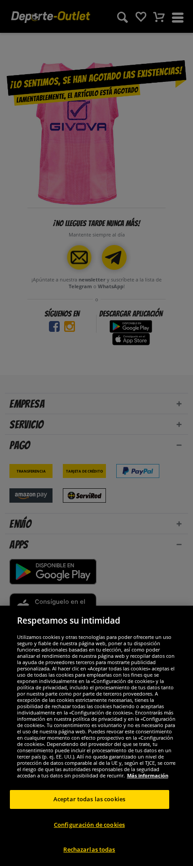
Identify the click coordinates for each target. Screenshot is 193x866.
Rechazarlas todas (89, 849)
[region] (96, 736)
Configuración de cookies (89, 825)
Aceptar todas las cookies (89, 799)
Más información (147, 775)
